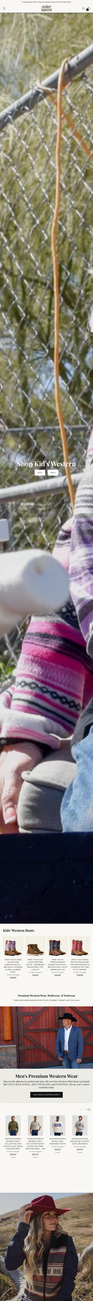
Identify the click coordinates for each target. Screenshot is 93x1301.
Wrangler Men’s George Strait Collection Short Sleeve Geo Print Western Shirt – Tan (35, 1144)
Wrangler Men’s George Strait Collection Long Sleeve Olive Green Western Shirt (13, 1144)
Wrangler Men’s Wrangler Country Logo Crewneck (80, 1141)
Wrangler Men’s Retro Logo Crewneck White (57, 1141)
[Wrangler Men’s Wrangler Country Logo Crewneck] (80, 1125)
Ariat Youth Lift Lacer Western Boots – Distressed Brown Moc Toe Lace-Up (35, 965)
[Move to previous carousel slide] (82, 1110)
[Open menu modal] (4, 8)
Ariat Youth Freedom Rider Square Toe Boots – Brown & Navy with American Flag (57, 965)
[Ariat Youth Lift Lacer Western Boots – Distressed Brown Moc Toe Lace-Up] (35, 946)
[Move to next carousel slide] (88, 1109)
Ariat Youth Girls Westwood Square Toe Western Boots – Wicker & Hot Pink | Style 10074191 (80, 965)
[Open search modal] (83, 8)
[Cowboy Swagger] (46, 8)
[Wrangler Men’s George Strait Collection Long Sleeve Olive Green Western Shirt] (13, 1125)
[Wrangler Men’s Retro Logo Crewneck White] (57, 1125)
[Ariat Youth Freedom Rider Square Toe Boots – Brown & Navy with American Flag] (57, 946)
